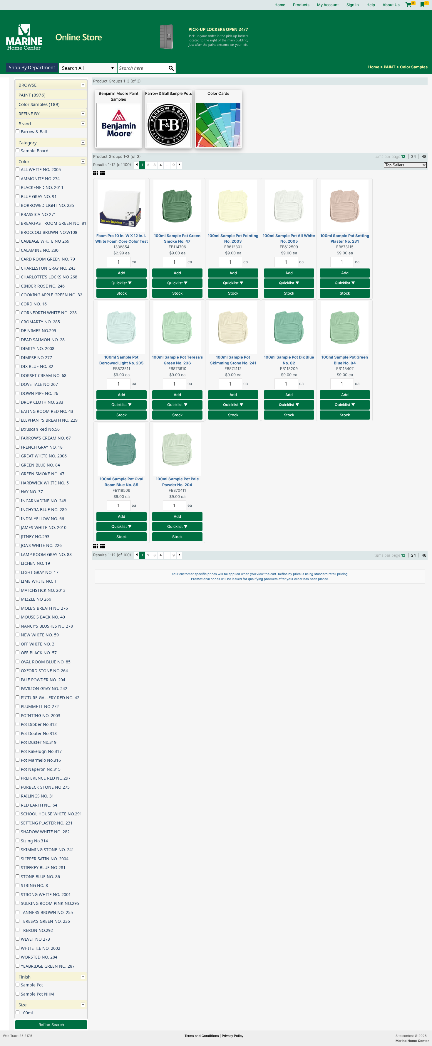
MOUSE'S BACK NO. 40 (43, 617)
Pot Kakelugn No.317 (41, 751)
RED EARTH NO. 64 (39, 805)
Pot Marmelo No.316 (41, 760)
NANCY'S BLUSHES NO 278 (47, 626)
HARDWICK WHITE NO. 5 (45, 483)
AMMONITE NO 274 (40, 178)
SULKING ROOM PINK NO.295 (50, 903)
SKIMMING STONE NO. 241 (47, 849)
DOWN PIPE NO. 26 (39, 393)
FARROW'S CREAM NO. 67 (46, 438)
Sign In (352, 4)
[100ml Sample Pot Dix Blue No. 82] (289, 327)
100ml (27, 1012)
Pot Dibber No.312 (39, 724)
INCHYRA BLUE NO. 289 (44, 509)
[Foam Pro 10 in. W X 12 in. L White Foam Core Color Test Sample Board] (121, 205)
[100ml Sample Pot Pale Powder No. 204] (177, 449)
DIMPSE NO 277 (36, 357)
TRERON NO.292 (37, 930)
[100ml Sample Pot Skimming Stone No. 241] (233, 327)
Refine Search (51, 1024)
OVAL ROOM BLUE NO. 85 (46, 662)
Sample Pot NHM (37, 994)
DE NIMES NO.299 (38, 330)
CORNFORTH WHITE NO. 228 (49, 312)
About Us (391, 4)
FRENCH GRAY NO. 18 (42, 447)
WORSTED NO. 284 (39, 957)
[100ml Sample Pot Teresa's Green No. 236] (177, 327)
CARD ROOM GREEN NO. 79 (48, 259)
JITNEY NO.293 (35, 536)
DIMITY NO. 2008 (37, 348)
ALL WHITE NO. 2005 (41, 169)
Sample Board (34, 150)
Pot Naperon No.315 (41, 769)
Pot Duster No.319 (38, 742)
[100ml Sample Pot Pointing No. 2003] (233, 205)
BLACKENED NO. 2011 (42, 187)
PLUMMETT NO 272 (40, 706)
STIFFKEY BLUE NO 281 (43, 867)
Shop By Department (32, 67)
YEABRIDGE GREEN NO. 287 (48, 966)
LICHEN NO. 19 (35, 563)
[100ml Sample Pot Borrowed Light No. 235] (121, 327)
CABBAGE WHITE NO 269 (45, 241)
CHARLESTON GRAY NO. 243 (48, 268)
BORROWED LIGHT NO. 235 (47, 205)
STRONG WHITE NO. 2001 (46, 894)
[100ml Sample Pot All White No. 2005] (289, 205)
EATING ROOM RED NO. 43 (47, 411)
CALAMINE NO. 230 (39, 250)
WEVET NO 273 (35, 939)
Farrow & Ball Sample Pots (168, 93)
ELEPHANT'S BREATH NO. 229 (49, 420)
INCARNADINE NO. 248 (43, 500)
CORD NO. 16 (34, 304)
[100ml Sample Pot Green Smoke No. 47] (177, 205)
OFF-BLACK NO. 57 (39, 652)
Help (370, 4)
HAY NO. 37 (32, 491)
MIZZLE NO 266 (36, 599)
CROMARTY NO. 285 (40, 322)
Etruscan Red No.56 (40, 429)
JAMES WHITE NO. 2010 (43, 527)
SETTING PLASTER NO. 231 (47, 823)
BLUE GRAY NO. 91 (39, 196)
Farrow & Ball (34, 131)
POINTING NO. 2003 (40, 715)
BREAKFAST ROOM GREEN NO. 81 (53, 223)
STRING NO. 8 (34, 885)
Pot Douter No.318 (39, 733)
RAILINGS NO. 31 (37, 796)
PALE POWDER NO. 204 (43, 679)
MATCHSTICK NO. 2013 (43, 590)
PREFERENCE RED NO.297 (46, 778)
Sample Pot (32, 985)
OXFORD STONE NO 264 (44, 670)
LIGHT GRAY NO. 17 (39, 572)
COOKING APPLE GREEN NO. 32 (51, 295)
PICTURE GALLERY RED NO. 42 (50, 697)
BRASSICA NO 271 (38, 214)
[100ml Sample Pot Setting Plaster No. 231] (345, 205)
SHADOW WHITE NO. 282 (45, 831)
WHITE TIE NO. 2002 (40, 948)
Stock (121, 293)
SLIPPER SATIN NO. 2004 (44, 858)
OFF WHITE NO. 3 (37, 644)
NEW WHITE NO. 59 (40, 635)
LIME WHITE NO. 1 (39, 581)
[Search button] (171, 68)
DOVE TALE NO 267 (39, 384)
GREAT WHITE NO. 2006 (44, 456)
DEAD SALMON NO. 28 (43, 339)
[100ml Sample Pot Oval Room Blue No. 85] (121, 449)
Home (279, 4)
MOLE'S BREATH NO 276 (44, 608)
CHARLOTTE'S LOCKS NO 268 (49, 277)
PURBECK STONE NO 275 (45, 787)
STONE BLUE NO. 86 (40, 876)
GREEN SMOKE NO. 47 (42, 473)
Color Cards (218, 93)
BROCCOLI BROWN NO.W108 (49, 232)
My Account (328, 4)
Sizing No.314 (34, 841)
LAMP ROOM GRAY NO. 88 (46, 554)
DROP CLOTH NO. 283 (42, 402)
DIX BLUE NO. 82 (37, 366)
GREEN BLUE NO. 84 (40, 465)
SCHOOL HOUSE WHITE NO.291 (51, 814)
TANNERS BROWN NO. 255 (47, 912)
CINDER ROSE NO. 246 (43, 286)
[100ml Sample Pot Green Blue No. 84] (345, 327)
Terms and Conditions (202, 1036)
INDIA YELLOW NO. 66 (42, 518)
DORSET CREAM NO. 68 (43, 375)
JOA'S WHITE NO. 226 (41, 545)
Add (121, 273)
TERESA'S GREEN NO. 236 (45, 921)
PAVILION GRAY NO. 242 (44, 688)
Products (301, 4)
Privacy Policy (232, 1036)
